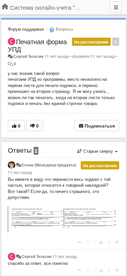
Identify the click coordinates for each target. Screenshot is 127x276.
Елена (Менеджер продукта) (48, 165)
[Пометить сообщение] (88, 242)
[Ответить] (80, 242)
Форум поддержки (26, 29)
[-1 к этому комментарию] (117, 242)
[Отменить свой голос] (109, 242)
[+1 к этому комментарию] (101, 242)
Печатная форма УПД (37, 45)
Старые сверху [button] (98, 151)
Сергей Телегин (28, 56)
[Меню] (116, 7)
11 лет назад (20, 172)
